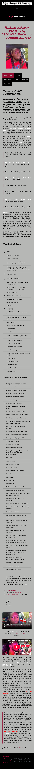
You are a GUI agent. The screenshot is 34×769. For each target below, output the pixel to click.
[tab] (8, 75)
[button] (17, 8)
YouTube (18, 593)
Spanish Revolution (12, 595)
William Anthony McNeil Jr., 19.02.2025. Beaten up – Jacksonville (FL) (17, 33)
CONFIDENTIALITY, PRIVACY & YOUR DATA (6, 759)
